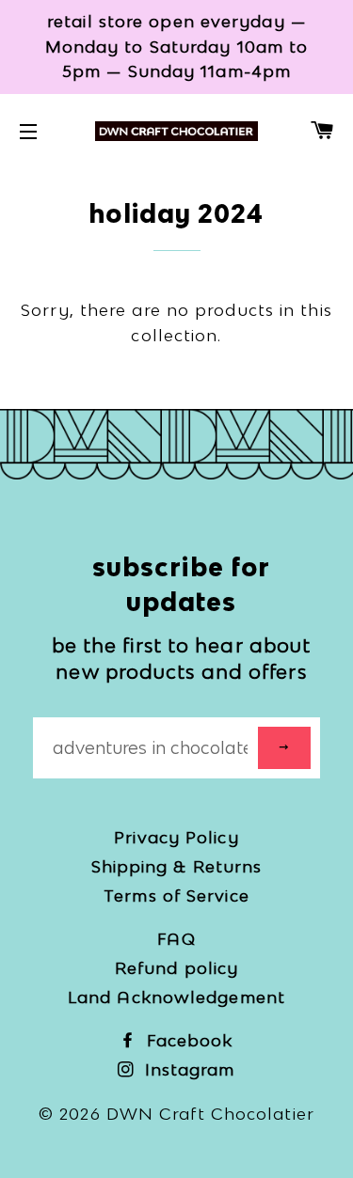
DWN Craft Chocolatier (210, 1113)
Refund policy (176, 968)
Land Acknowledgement (176, 997)
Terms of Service (176, 895)
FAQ (176, 939)
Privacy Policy (176, 837)
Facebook (187, 1040)
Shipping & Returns (177, 866)
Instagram (186, 1069)
